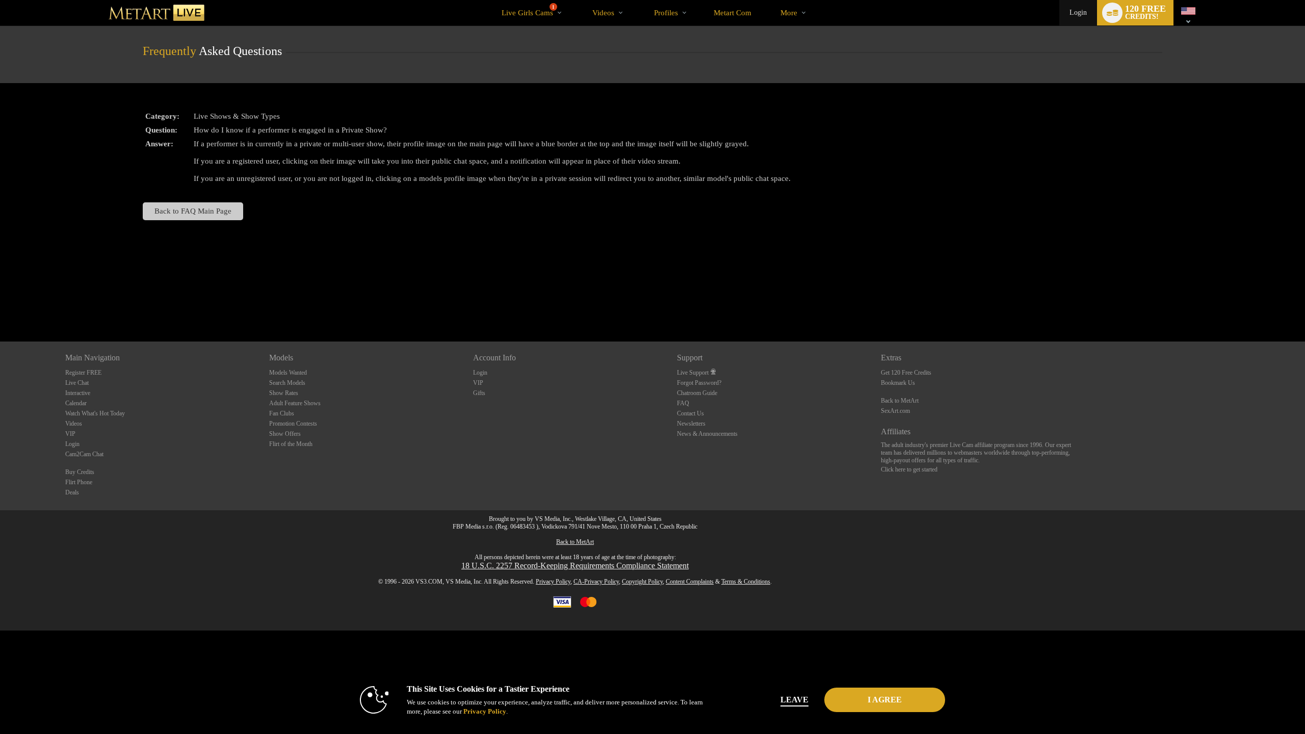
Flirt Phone (78, 482)
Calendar (76, 403)
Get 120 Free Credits (906, 372)
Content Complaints (690, 581)
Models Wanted (288, 372)
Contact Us (690, 413)
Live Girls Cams (528, 11)
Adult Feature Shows (295, 403)
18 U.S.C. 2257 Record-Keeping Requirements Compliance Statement (575, 565)
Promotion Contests (293, 423)
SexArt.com (895, 410)
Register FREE (83, 372)
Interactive (77, 393)
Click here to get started (909, 469)
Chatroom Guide (697, 393)
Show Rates (283, 393)
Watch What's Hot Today (95, 413)
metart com (732, 13)
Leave (794, 699)
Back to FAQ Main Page (192, 210)
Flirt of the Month (290, 444)
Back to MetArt (900, 400)
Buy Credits (79, 472)
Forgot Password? (699, 382)
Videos (603, 13)
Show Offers (285, 433)
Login (1078, 12)
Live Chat (77, 382)
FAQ (683, 403)
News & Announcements (707, 433)
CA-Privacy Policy (596, 581)
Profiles (666, 13)
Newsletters (691, 423)
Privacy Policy (553, 581)
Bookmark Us (898, 382)
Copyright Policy (642, 581)
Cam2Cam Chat (84, 454)
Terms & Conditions (745, 581)
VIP (70, 433)
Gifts (479, 393)
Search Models (287, 382)
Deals (72, 492)
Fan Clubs (281, 413)
